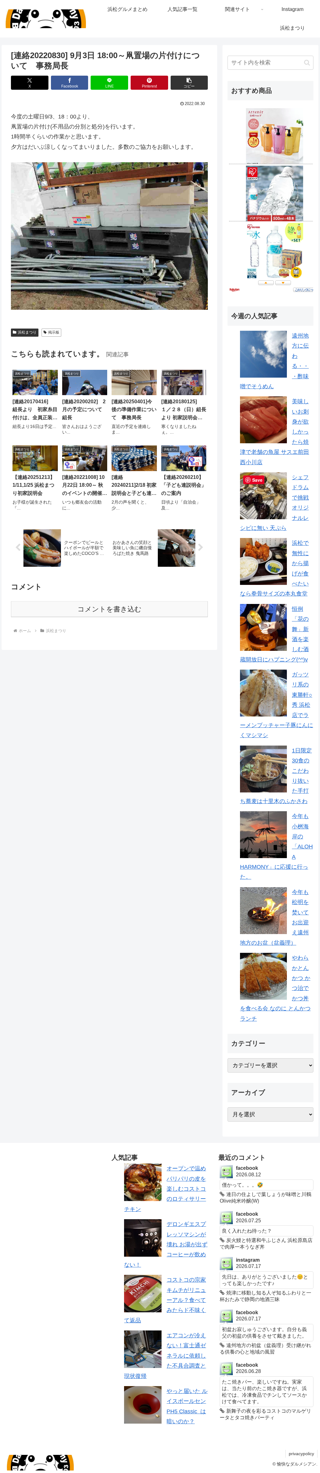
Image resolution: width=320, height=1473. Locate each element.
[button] (189, 83)
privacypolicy (301, 1453)
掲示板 (53, 332)
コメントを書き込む (110, 609)
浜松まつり (27, 332)
